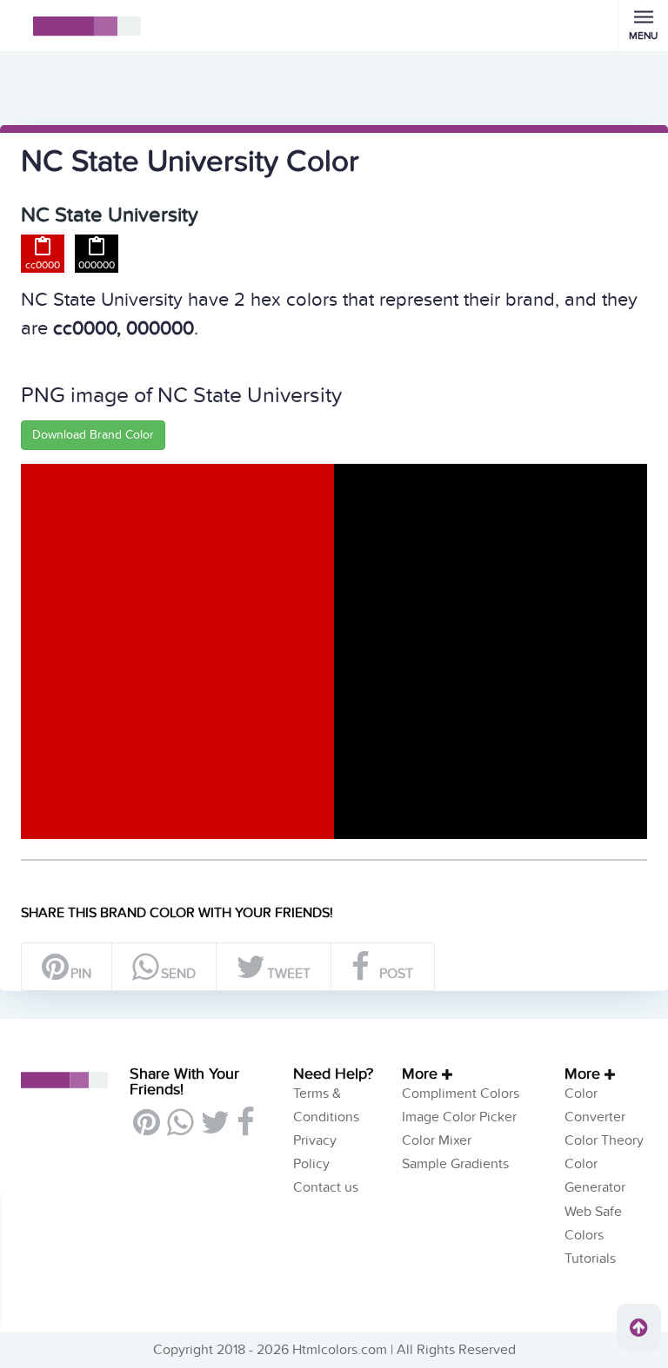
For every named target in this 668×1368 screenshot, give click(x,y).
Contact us (325, 1187)
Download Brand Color (93, 434)
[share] (179, 1129)
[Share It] (245, 1129)
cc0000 (42, 265)
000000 (96, 265)
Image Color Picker (459, 1117)
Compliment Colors (460, 1093)
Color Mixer (436, 1140)
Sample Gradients (455, 1164)
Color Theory (604, 1140)
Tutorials (590, 1258)
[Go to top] (639, 1327)
